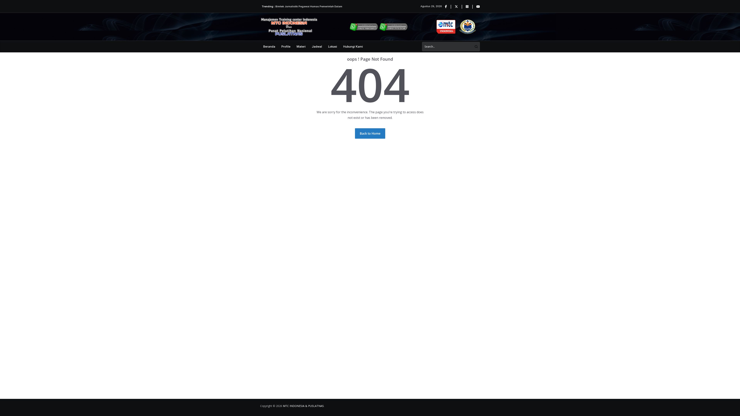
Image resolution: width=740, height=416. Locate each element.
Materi (301, 46)
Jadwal (317, 46)
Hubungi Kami (353, 46)
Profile (285, 46)
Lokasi (332, 46)
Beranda (269, 46)
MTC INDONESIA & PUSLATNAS (303, 406)
